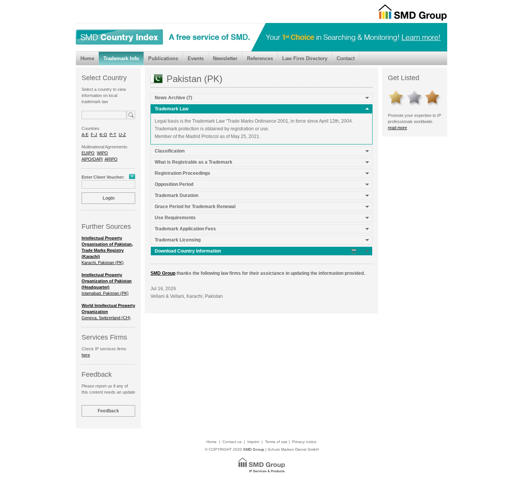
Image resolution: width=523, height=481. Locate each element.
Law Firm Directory (304, 58)
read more (397, 127)
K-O (103, 134)
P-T (113, 134)
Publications (163, 58)
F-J (94, 134)
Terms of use (276, 442)
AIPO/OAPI (92, 159)
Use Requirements (175, 217)
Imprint (253, 442)
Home (87, 58)
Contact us (232, 442)
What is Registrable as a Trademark (193, 162)
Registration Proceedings (182, 173)
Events (196, 58)
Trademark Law (171, 109)
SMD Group (162, 273)
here (86, 355)
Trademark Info (121, 58)
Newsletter (225, 58)
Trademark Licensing (178, 240)
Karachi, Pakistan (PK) (107, 250)
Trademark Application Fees (185, 228)
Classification (170, 151)
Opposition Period (174, 184)
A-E (85, 134)
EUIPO (88, 153)
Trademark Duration (176, 195)
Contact (346, 58)
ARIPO (111, 159)
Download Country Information (188, 251)
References (260, 58)
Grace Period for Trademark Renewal (195, 206)
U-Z (122, 134)
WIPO (102, 153)
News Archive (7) (173, 97)
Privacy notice (304, 442)
